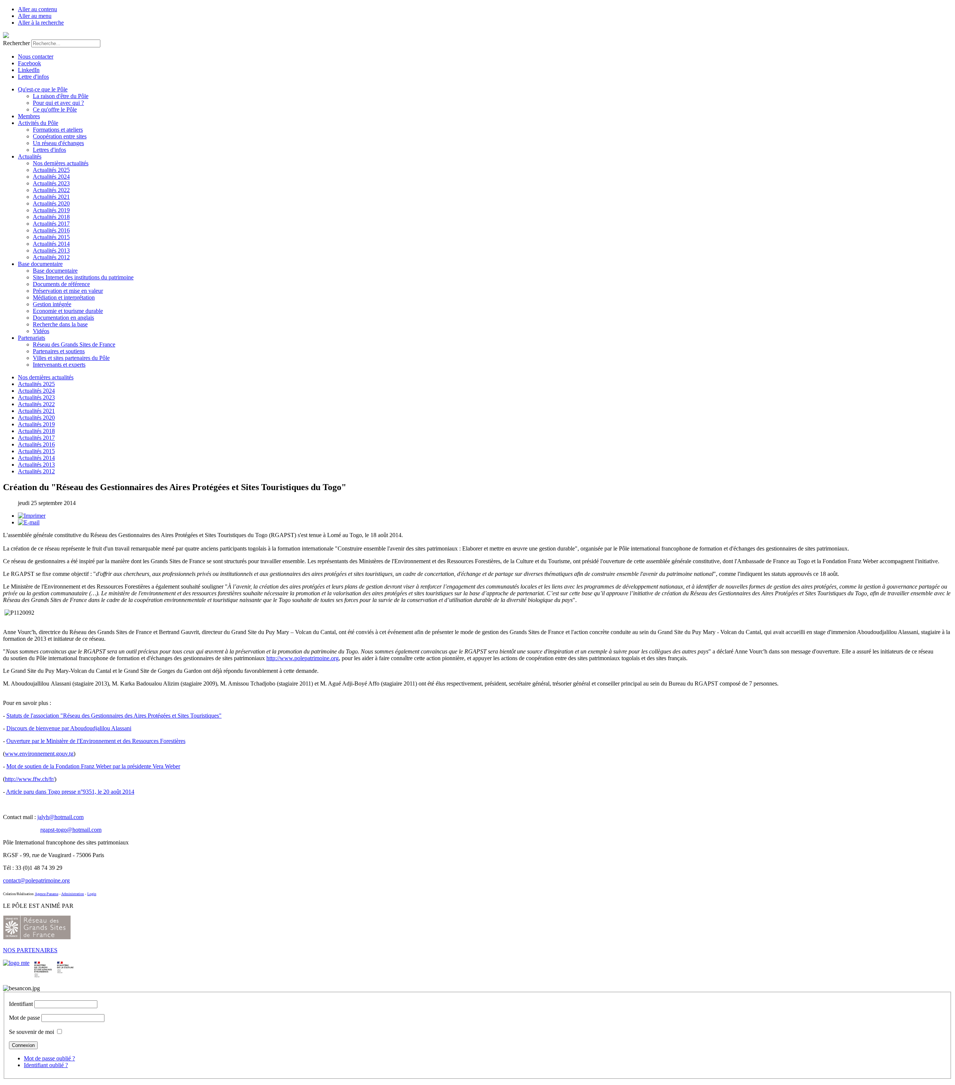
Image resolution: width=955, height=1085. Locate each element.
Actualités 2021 (51, 197)
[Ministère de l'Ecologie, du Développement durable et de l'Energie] (16, 963)
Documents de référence (61, 284)
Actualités (29, 156)
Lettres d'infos (49, 150)
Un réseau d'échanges (58, 143)
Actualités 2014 (51, 244)
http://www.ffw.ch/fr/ (29, 779)
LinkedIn (29, 70)
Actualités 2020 (51, 203)
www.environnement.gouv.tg (39, 753)
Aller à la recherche (41, 22)
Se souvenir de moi (31, 1032)
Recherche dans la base (60, 324)
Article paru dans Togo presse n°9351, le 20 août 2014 (70, 791)
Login (91, 894)
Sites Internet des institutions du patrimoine (83, 277)
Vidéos (41, 331)
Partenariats (31, 338)
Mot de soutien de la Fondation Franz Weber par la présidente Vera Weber (93, 766)
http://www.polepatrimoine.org (302, 658)
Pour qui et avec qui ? (58, 103)
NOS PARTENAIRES (30, 950)
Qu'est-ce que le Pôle (43, 89)
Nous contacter (35, 56)
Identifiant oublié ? (46, 1065)
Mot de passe (24, 1018)
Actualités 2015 (51, 237)
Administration (72, 894)
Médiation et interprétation (64, 297)
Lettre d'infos (33, 76)
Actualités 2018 (51, 217)
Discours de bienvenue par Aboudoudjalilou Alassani (68, 728)
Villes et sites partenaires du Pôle (71, 358)
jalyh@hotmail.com (60, 817)
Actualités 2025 (51, 170)
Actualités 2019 (51, 210)
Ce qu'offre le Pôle (55, 109)
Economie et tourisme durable (68, 311)
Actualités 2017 (51, 223)
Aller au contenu (37, 9)
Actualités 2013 (51, 250)
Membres (29, 116)
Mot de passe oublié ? (49, 1058)
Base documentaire (40, 264)
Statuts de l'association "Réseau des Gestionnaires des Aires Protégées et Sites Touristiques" (114, 715)
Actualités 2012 (51, 257)
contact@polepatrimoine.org (36, 880)
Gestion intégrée (52, 304)
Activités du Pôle (38, 123)
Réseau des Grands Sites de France (74, 344)
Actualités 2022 (51, 190)
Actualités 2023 (51, 183)
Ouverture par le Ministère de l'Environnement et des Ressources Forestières (95, 741)
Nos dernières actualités (60, 163)
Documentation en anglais (63, 317)
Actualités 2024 (51, 176)
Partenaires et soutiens (59, 351)
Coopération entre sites (60, 136)
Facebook (29, 63)
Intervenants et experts (59, 364)
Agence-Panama (46, 894)
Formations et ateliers (58, 129)
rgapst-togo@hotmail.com (70, 830)
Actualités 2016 (51, 230)
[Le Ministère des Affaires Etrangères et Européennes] (65, 963)
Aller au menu (34, 16)
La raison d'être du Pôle (60, 96)
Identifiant (21, 1004)
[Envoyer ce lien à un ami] (29, 522)
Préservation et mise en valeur (68, 291)
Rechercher (16, 43)
